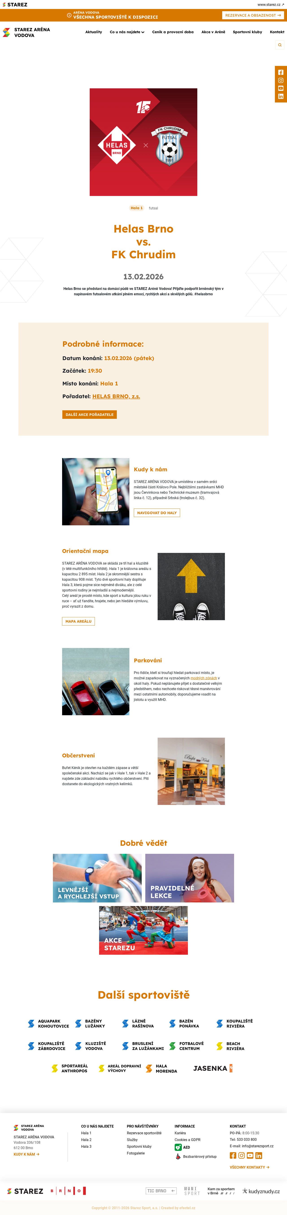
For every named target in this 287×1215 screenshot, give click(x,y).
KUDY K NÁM (24, 1154)
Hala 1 (86, 1132)
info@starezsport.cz (258, 1145)
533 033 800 (247, 1139)
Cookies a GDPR (187, 1139)
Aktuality (93, 32)
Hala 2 (86, 1139)
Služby (132, 1139)
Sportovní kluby (247, 32)
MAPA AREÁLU (78, 621)
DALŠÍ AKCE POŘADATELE (89, 414)
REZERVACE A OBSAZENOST (250, 15)
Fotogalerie (136, 1153)
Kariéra (180, 1132)
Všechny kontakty (247, 1167)
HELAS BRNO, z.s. (116, 396)
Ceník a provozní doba (173, 32)
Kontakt (277, 32)
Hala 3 (86, 1146)
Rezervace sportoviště (144, 1132)
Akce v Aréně (213, 32)
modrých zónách (204, 678)
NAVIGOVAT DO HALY (157, 513)
